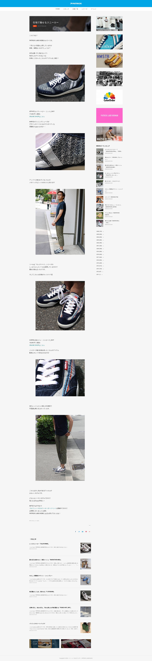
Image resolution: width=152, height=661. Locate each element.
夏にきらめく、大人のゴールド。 (113, 181)
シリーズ (84, 9)
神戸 (35, 26)
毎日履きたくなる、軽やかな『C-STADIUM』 (42, 591)
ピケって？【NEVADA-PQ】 (112, 197)
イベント (93, 9)
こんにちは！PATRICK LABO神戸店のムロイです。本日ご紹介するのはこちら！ (48, 547)
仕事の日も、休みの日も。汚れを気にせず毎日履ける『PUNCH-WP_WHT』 (50, 607)
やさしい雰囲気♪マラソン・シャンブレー (40, 575)
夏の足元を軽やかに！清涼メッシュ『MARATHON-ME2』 (45, 560)
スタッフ (66, 9)
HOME (58, 9)
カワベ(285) (36, 520)
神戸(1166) (31, 520)
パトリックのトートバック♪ (37, 623)
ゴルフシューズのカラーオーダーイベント (42, 508)
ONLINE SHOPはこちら (37, 116)
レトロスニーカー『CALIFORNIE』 (39, 544)
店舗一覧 (75, 9)
